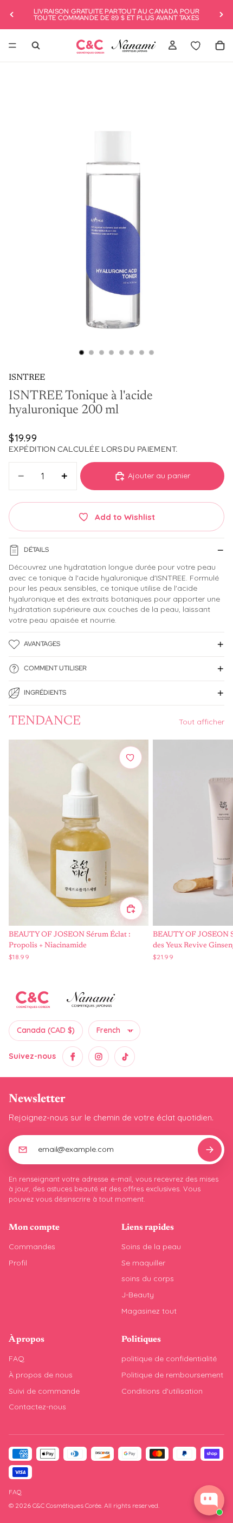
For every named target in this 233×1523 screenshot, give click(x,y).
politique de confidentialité (169, 1358)
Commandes (32, 1246)
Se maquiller (143, 1263)
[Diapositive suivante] (221, 15)
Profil (18, 1263)
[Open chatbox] (209, 1500)
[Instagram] (98, 1056)
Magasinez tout (149, 1311)
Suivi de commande (44, 1391)
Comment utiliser (55, 668)
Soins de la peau (151, 1246)
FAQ (16, 1358)
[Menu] (12, 45)
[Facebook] (72, 1056)
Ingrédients (45, 692)
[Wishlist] (196, 45)
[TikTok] (124, 1056)
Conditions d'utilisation (162, 1391)
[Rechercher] (36, 45)
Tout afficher (201, 722)
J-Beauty (137, 1295)
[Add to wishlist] (130, 757)
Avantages (42, 643)
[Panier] (220, 45)
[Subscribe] (210, 1150)
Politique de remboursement (172, 1375)
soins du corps (147, 1278)
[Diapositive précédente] (12, 15)
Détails (36, 549)
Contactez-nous (37, 1407)
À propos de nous (41, 1375)
